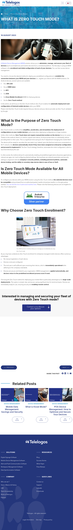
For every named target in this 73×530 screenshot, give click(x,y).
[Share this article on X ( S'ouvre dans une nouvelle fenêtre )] (68, 373)
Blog (38, 457)
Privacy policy (48, 520)
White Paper (40, 464)
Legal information (28, 520)
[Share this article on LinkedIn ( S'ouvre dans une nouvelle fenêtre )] (65, 373)
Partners (3, 497)
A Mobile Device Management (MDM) (13, 63)
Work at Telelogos (6, 494)
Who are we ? (5, 482)
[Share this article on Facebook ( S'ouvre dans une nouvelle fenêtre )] (62, 373)
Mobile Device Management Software (13, 460)
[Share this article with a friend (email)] (70, 373)
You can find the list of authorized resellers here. (21, 184)
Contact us (39, 482)
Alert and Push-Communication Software (14, 464)
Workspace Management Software (12, 467)
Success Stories (41, 460)
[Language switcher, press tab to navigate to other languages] (68, 3)
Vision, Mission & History (8, 485)
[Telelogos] (11, 3)
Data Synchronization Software (10, 470)
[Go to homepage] (1, 14)
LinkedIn (39, 488)
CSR (2, 488)
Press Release (40, 467)
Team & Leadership (7, 491)
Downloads (40, 491)
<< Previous (9, 367)
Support (39, 485)
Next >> (66, 367)
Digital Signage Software (9, 457)
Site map (39, 520)
